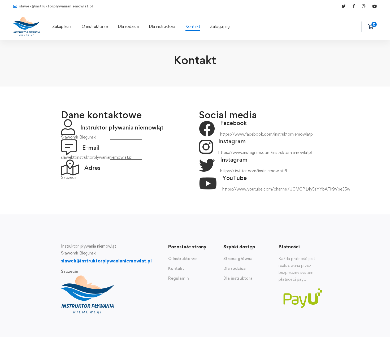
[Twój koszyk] (372, 27)
